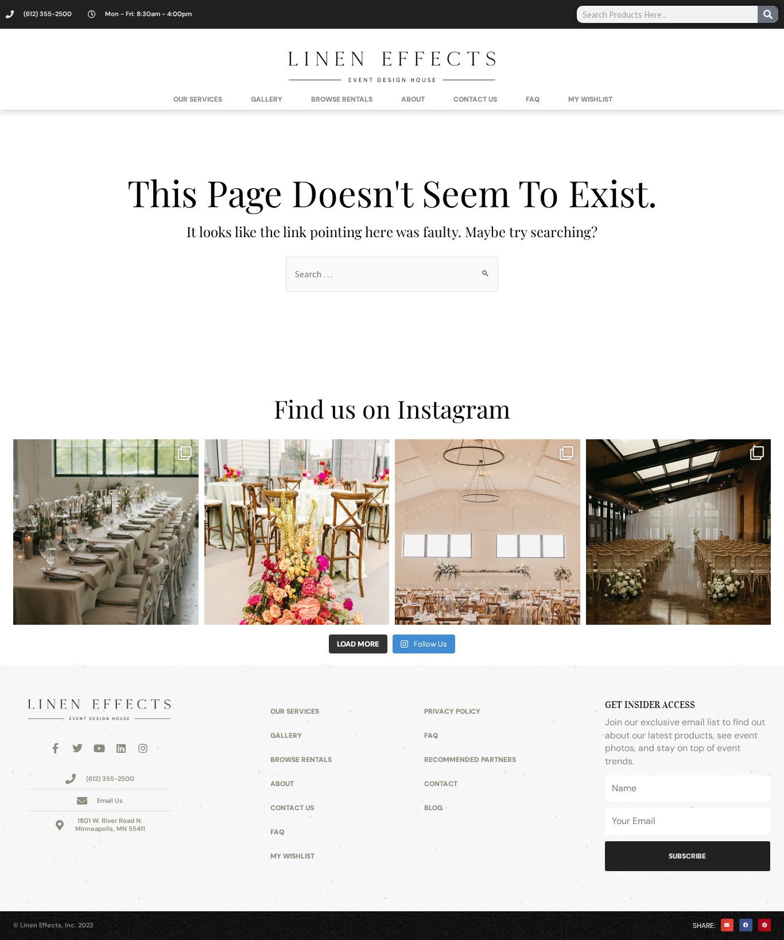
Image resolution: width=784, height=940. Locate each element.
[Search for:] (392, 274)
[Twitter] (77, 748)
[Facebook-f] (56, 748)
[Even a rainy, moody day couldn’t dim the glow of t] (106, 532)
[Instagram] (143, 748)
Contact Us (475, 99)
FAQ (533, 99)
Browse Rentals (341, 99)
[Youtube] (99, 748)
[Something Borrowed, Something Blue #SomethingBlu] (487, 532)
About (413, 99)
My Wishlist (590, 99)
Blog (433, 808)
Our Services (197, 99)
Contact (440, 783)
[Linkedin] (121, 748)
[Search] (768, 14)
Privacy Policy (452, 711)
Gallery (266, 99)
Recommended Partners (470, 759)
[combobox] (667, 14)
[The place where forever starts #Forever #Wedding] (678, 532)
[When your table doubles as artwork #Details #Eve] (297, 532)
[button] (727, 925)
